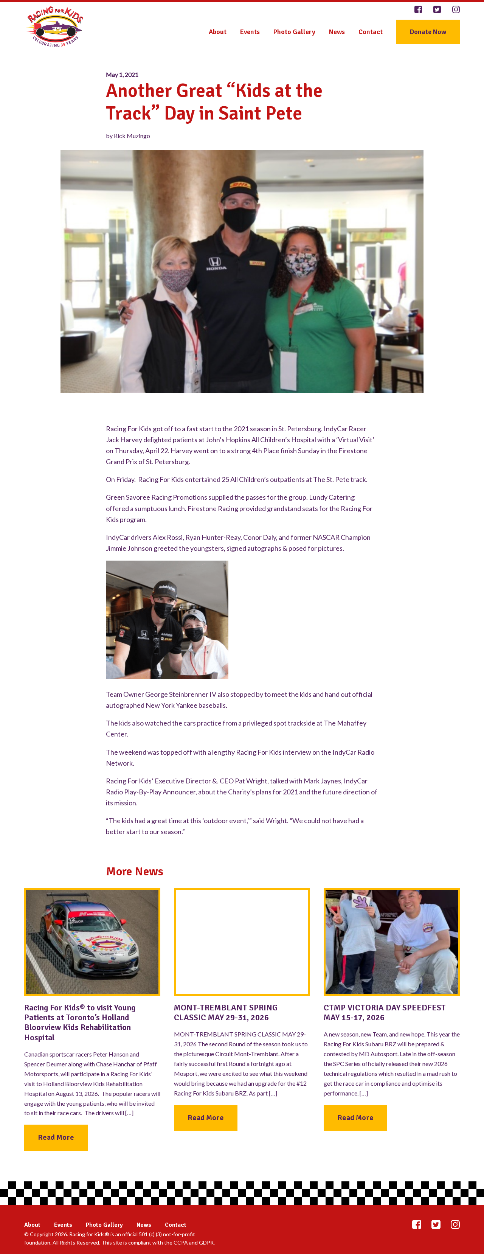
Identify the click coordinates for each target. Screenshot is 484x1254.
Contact (370, 32)
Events (250, 32)
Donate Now (428, 32)
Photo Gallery (294, 32)
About (217, 32)
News (337, 32)
